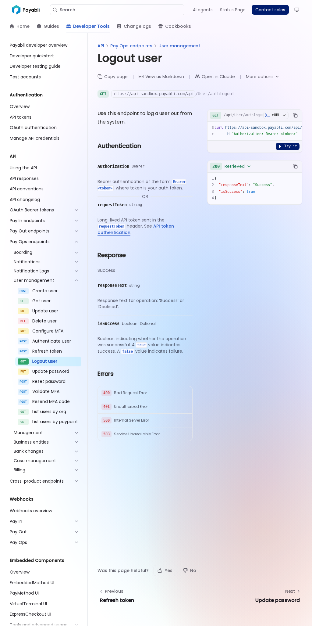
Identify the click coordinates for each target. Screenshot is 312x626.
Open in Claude (218, 77)
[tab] (19, 26)
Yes (168, 570)
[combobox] (232, 166)
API (101, 46)
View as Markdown (164, 77)
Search (67, 10)
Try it (290, 146)
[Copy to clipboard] (295, 115)
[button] (145, 393)
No (193, 570)
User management (179, 46)
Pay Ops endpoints (131, 46)
